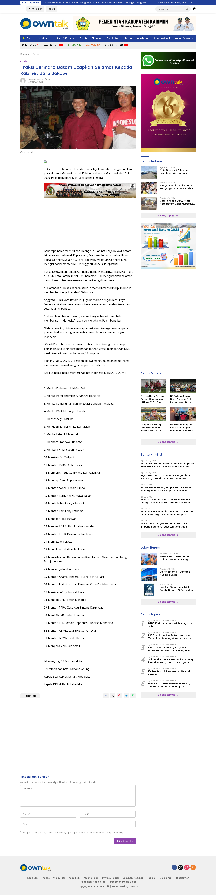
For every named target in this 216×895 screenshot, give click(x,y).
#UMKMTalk (74, 45)
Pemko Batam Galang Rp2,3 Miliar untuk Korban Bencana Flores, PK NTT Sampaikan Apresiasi (170, 649)
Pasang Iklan (91, 878)
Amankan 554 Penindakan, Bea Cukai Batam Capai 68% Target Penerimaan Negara (167, 513)
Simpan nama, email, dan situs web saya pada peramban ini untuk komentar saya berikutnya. (74, 832)
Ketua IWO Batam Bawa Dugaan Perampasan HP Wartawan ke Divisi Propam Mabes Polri (168, 465)
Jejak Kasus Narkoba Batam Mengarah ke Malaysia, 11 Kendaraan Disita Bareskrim (165, 477)
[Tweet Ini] (112, 695)
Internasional (162, 38)
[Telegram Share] (126, 695)
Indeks (51, 8)
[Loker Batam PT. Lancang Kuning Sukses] (149, 574)
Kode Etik (32, 878)
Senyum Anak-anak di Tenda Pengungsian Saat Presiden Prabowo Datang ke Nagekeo (70, 2)
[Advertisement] (30, 209)
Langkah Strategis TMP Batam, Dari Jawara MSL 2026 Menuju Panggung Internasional (152, 427)
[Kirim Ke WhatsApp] (133, 695)
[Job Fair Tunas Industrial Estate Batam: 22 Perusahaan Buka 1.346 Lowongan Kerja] (149, 589)
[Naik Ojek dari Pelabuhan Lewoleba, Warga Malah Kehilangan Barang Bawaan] (149, 172)
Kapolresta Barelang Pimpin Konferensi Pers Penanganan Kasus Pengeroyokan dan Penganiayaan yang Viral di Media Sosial (167, 489)
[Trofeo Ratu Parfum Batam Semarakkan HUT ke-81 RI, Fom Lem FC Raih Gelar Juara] (153, 386)
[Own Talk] (44, 23)
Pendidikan (113, 38)
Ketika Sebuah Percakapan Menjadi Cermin (169, 673)
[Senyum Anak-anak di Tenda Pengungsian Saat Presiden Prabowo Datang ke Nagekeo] (149, 188)
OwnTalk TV (93, 45)
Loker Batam (50, 45)
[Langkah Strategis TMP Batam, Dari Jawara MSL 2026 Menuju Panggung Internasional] (153, 414)
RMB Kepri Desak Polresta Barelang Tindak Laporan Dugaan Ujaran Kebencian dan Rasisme (169, 685)
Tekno (128, 38)
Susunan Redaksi (133, 878)
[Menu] (22, 9)
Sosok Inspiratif (113, 45)
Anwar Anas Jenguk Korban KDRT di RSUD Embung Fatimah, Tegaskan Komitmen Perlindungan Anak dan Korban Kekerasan (166, 525)
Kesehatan (143, 38)
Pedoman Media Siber (93, 881)
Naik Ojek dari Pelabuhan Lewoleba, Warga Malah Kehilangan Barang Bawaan (176, 172)
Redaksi (151, 878)
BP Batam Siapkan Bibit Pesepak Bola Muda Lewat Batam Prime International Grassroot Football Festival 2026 (182, 399)
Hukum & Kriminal (64, 38)
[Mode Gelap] (194, 9)
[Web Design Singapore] (168, 112)
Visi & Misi (59, 878)
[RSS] (193, 868)
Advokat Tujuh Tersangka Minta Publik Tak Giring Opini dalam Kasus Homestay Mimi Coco (165, 501)
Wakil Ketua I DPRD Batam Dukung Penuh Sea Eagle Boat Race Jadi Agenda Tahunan (175, 558)
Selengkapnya (167, 215)
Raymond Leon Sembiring (38, 79)
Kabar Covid (29, 45)
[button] (187, 8)
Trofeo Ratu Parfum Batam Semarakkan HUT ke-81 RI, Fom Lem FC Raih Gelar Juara (153, 399)
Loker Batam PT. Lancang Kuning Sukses (175, 573)
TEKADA (133, 886)
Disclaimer (166, 878)
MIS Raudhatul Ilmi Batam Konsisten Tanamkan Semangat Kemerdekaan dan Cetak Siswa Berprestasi (170, 637)
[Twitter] (180, 868)
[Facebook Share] (106, 695)
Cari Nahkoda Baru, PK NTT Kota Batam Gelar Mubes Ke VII (166, 2)
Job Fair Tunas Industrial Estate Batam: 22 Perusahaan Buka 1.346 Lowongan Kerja (177, 589)
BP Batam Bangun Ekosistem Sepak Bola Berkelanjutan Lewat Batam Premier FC (181, 427)
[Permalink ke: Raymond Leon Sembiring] (23, 80)
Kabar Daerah (183, 38)
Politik (83, 38)
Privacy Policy (110, 878)
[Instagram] (187, 868)
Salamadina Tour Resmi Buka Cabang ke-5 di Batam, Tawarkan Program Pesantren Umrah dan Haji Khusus (170, 661)
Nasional (44, 38)
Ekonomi (97, 38)
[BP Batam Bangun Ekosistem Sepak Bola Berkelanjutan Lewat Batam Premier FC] (183, 414)
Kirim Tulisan (35, 8)
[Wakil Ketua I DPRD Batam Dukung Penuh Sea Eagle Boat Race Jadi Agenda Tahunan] (149, 559)
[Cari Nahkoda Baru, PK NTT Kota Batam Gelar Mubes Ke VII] (149, 203)
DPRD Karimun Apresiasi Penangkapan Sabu (171, 625)
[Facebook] (174, 868)
